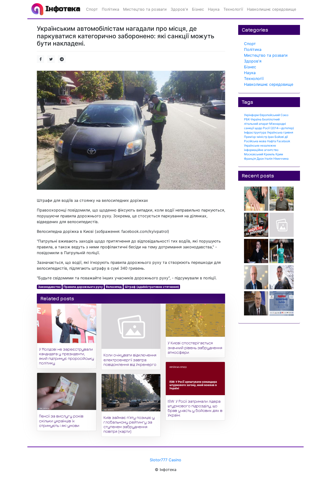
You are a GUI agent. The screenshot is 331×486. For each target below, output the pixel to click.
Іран (271, 137)
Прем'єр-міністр (255, 137)
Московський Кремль (259, 154)
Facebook (283, 141)
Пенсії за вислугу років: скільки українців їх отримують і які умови (61, 420)
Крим (279, 154)
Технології (254, 78)
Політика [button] (110, 9)
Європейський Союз (274, 115)
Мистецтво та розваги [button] (145, 9)
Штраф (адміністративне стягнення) (152, 287)
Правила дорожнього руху (83, 287)
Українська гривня (280, 132)
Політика (252, 49)
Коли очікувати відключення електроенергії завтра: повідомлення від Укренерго (129, 359)
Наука (250, 72)
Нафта (271, 141)
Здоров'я (252, 61)
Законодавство (49, 287)
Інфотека (61, 8)
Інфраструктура (255, 132)
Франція (250, 158)
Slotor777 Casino (165, 459)
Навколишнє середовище (268, 84)
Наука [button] (214, 9)
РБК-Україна (252, 119)
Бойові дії (281, 137)
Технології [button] (233, 9)
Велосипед (114, 287)
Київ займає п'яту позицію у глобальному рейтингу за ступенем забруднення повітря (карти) (129, 424)
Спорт (250, 43)
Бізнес (250, 66)
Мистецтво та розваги (266, 55)
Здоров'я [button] (179, 9)
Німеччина (281, 158)
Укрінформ (251, 115)
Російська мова (255, 141)
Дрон (260, 158)
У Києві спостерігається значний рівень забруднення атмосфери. (195, 347)
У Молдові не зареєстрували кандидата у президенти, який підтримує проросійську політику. (66, 356)
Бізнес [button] (198, 9)
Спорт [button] (92, 9)
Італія (269, 158)
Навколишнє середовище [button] (271, 9)
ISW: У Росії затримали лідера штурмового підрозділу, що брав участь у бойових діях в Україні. (195, 408)
